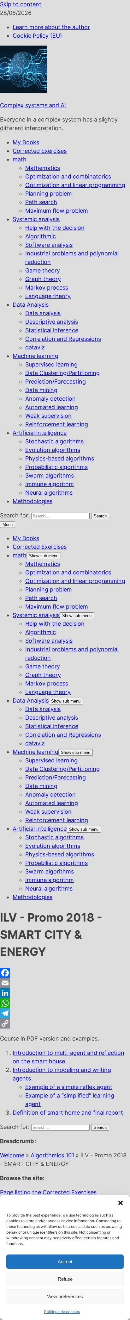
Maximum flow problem (56, 210)
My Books (26, 142)
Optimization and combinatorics (68, 176)
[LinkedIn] (65, 993)
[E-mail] (65, 983)
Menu (8, 524)
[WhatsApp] (65, 1003)
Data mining (41, 390)
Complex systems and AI (33, 105)
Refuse (65, 1279)
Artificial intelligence (40, 432)
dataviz (35, 347)
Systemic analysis (36, 219)
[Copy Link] (65, 1023)
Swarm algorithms (49, 475)
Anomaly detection (50, 398)
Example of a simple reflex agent (68, 1087)
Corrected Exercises (40, 150)
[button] (120, 1203)
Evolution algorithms (52, 450)
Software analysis (49, 244)
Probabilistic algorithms (56, 467)
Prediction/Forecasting (55, 381)
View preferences (65, 1296)
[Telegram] (65, 1013)
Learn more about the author (51, 27)
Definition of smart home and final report (68, 1112)
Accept (65, 1261)
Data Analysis (31, 304)
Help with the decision (55, 227)
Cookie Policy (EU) (37, 35)
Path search (41, 202)
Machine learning (35, 356)
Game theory (42, 270)
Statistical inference (51, 330)
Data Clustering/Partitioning (62, 373)
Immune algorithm (49, 484)
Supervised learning (51, 364)
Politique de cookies (62, 1311)
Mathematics (42, 168)
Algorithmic (40, 236)
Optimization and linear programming (75, 185)
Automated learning (51, 407)
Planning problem (48, 193)
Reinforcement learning (56, 424)
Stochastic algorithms (54, 441)
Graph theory (43, 279)
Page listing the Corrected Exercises (48, 1192)
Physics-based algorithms (59, 458)
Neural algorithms (49, 492)
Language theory (48, 296)
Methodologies (32, 501)
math (20, 159)
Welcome (12, 1155)
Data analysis (43, 313)
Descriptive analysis (51, 321)
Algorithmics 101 (52, 1155)
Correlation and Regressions (63, 338)
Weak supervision (48, 415)
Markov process (46, 287)
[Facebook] (65, 973)
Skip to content (20, 4)
